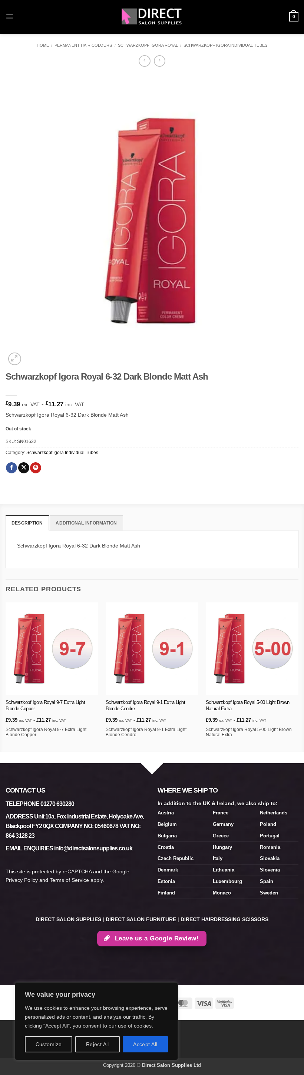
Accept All (145, 1044)
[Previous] (5, 676)
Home (43, 45)
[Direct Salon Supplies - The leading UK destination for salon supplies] (152, 16)
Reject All (97, 1044)
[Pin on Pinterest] (35, 468)
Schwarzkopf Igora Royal (148, 45)
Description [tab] (27, 523)
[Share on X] (23, 468)
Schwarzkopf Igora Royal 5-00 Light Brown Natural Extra (248, 705)
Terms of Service (69, 880)
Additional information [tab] (86, 523)
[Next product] (144, 61)
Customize (49, 1044)
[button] (10, 16)
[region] (96, 1021)
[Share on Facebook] (11, 468)
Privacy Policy (22, 880)
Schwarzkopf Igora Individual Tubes (225, 45)
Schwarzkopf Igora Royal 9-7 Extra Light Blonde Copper (45, 705)
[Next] (298, 676)
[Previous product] (159, 61)
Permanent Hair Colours (83, 45)
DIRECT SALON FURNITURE (141, 919)
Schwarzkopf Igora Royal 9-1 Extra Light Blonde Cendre (145, 705)
